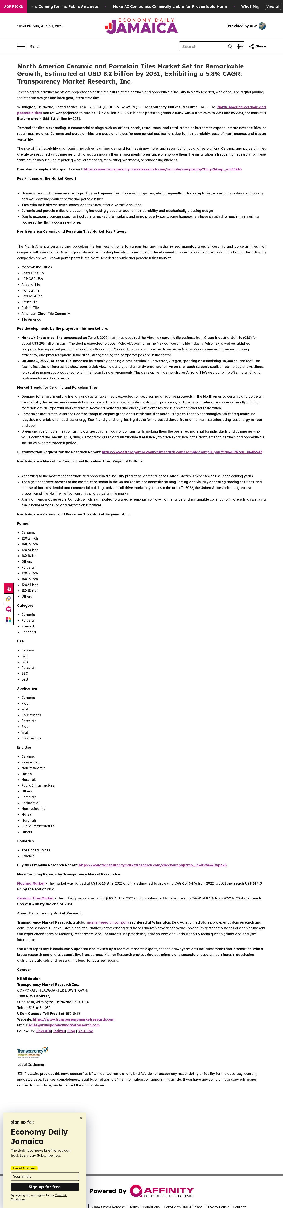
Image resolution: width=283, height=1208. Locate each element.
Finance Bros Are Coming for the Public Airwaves (52, 6)
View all (272, 6)
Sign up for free (45, 1186)
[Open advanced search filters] (240, 46)
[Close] (81, 1118)
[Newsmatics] (8, 619)
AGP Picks (13, 7)
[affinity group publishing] (8, 609)
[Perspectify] (8, 599)
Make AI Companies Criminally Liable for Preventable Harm (170, 6)
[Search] (230, 46)
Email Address (24, 1168)
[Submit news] (8, 588)
